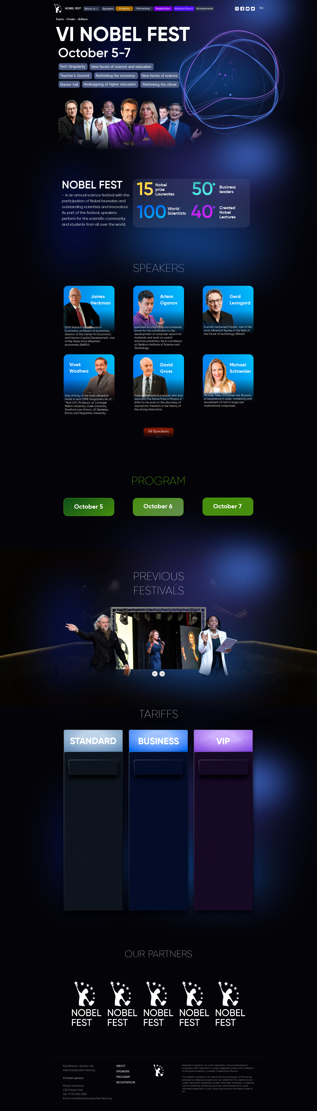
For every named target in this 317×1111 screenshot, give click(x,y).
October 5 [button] (88, 507)
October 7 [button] (227, 507)
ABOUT (120, 1066)
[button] (89, 317)
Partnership (143, 8)
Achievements (204, 8)
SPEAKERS (122, 1071)
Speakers (108, 9)
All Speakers (158, 431)
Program (124, 8)
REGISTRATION (125, 1082)
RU (261, 8)
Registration (163, 8)
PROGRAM (123, 1077)
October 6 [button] (157, 507)
